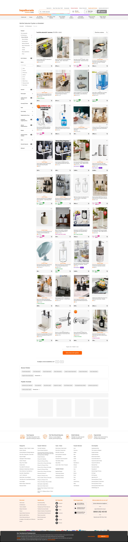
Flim (23, 462)
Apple (75, 456)
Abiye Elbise (58, 462)
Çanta (57, 464)
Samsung (75, 450)
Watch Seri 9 (45, 485)
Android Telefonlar (41, 456)
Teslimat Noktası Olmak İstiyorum (44, 513)
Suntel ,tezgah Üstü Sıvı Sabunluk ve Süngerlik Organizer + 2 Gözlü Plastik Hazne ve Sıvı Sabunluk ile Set (62, 298)
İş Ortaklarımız (22, 504)
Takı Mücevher (22, 479)
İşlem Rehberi (40, 519)
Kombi (21, 450)
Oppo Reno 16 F (95, 477)
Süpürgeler (22, 458)
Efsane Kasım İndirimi (96, 456)
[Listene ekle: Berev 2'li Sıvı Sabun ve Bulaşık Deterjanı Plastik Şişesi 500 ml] (70, 208)
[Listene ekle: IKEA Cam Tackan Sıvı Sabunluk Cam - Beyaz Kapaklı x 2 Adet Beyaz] (88, 175)
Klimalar (24, 450)
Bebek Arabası (22, 483)
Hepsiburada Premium (92, 8)
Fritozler (24, 460)
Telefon (28, 448)
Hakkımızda (22, 502)
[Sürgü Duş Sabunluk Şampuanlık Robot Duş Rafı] (44, 150)
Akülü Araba (22, 477)
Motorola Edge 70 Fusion (96, 471)
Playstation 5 (94, 469)
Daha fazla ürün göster (72, 353)
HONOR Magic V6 (95, 487)
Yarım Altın (31, 454)
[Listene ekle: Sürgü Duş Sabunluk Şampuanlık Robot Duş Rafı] (51, 140)
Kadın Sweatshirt (64, 458)
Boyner (75, 473)
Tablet (25, 448)
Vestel (75, 458)
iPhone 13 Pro (45, 479)
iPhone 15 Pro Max (47, 471)
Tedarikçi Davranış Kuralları (43, 508)
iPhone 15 (39, 469)
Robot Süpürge (27, 458)
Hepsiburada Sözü (95, 448)
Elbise (62, 460)
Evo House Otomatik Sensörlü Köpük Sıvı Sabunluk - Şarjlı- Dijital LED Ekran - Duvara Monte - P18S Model (100, 231)
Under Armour (76, 481)
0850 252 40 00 (100, 512)
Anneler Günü (22, 464)
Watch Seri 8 (40, 485)
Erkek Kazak (58, 448)
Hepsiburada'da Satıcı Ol (103, 8)
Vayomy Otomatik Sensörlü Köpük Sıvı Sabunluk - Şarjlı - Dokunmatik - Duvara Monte (63, 60)
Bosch (75, 460)
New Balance (76, 462)
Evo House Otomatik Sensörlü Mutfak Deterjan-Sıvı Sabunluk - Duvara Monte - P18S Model (81, 264)
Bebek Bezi (28, 483)
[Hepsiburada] (27, 10)
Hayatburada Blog (41, 502)
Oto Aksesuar (27, 466)
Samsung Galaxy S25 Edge (43, 454)
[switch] (31, 58)
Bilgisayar (21, 448)
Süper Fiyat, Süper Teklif (58, 8)
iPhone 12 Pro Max (47, 477)
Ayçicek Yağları (23, 456)
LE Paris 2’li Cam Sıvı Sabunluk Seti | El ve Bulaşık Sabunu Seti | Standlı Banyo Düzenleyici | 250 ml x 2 (100, 128)
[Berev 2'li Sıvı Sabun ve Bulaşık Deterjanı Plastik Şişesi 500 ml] (63, 218)
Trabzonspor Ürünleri (60, 473)
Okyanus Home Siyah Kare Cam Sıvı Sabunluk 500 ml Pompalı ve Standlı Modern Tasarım (99, 197)
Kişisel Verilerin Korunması (25, 513)
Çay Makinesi (29, 471)
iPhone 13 (39, 479)
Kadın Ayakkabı (59, 454)
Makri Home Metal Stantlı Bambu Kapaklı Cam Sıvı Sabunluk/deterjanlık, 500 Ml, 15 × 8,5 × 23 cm (44, 300)
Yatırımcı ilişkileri (23, 506)
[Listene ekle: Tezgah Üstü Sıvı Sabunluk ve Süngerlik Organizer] (51, 38)
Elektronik (25, 475)
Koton (75, 475)
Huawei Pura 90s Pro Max (97, 460)
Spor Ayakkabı (58, 456)
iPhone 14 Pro (40, 467)
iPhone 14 (39, 465)
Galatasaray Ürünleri (60, 475)
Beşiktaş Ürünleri (59, 471)
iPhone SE (40, 473)
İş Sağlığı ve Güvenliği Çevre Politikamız (27, 519)
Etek (60, 464)
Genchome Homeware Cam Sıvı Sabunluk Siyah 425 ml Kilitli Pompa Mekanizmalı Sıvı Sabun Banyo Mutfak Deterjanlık (100, 334)
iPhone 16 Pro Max (47, 463)
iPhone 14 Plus (45, 465)
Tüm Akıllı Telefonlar (41, 448)
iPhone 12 (39, 475)
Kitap (21, 462)
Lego (75, 471)
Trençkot (66, 464)
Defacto (75, 464)
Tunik (62, 464)
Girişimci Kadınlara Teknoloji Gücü (44, 511)
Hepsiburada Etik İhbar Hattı (100, 517)
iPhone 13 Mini (49, 481)
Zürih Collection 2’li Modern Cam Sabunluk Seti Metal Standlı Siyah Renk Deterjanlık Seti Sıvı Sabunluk (81, 300)
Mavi (75, 479)
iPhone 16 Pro (40, 463)
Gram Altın (22, 454)
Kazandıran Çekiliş (95, 466)
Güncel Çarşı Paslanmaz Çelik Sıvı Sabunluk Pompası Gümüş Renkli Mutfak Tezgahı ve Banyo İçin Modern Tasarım (44, 128)
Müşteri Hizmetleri (83, 8)
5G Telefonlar (94, 475)
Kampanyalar (66, 8)
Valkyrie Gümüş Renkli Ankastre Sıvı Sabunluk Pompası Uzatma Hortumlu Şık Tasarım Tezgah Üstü (62, 128)
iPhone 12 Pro (45, 475)
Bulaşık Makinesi (30, 452)
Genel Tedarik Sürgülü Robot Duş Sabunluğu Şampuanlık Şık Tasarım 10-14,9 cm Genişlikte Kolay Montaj (62, 162)
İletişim (21, 521)
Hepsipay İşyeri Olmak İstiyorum (44, 506)
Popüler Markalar (95, 454)
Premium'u (28, 12)
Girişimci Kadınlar (74, 8)
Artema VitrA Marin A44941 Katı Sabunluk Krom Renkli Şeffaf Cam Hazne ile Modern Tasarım (80, 333)
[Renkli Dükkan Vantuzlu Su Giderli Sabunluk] (81, 115)
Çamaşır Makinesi (23, 452)
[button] (44, 66)
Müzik (26, 462)
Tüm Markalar (76, 485)
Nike (74, 454)
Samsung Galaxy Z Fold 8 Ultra (98, 481)
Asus (75, 469)
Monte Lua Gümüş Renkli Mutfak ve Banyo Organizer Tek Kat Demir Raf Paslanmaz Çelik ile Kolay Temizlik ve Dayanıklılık (62, 333)
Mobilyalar (22, 469)
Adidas (75, 452)
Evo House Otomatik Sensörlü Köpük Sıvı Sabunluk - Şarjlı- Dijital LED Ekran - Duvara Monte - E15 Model (81, 162)
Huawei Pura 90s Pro (96, 462)
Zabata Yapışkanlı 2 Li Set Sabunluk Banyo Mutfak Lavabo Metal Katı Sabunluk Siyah (81, 93)
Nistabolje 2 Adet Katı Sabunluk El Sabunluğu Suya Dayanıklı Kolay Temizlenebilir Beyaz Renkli (80, 231)
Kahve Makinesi (23, 471)
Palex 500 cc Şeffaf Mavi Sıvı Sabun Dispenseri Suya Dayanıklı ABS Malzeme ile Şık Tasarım (99, 93)
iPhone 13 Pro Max (41, 481)
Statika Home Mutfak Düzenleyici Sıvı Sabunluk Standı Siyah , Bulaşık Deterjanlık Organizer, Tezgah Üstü (99, 298)
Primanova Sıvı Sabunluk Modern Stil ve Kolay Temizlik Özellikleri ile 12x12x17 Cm (44, 232)
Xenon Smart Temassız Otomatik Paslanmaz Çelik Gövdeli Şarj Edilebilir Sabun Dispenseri (100, 164)
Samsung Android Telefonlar (43, 452)
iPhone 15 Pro (40, 471)
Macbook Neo (94, 464)
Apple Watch (45, 483)
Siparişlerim (49, 8)
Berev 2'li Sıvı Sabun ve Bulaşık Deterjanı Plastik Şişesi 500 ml (61, 231)
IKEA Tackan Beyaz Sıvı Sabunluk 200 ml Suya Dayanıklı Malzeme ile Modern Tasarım (63, 265)
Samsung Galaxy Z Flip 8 (96, 483)
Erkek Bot (57, 452)
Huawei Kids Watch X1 (96, 458)
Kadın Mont (63, 450)
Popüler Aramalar (95, 452)
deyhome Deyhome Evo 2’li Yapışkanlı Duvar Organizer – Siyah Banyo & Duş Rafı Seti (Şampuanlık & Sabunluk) (44, 199)
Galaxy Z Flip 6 (40, 488)
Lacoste (75, 466)
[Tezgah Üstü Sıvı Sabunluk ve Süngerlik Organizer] (44, 48)
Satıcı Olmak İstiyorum (42, 504)
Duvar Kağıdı (22, 481)
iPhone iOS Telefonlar (42, 458)
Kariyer (21, 511)
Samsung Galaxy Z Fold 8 (97, 479)
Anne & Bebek (28, 477)
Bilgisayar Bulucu (46, 491)
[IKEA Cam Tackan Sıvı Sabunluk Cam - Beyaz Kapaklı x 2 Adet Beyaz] (81, 185)
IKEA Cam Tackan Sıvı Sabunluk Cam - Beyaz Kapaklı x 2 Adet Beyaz (81, 197)
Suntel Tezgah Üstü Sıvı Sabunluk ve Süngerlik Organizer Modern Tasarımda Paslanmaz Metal (62, 93)
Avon (75, 448)
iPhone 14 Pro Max (47, 467)
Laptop (32, 448)
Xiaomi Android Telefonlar (43, 450)
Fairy (75, 477)
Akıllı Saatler (40, 483)
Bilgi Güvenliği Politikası (24, 515)
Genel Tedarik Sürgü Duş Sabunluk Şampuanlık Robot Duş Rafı (44, 164)
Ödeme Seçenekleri (41, 515)
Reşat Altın (26, 454)
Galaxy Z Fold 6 (47, 488)
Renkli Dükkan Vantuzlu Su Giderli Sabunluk (80, 129)
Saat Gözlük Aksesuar (30, 479)
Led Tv (21, 475)
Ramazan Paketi (23, 485)
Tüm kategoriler (24, 33)
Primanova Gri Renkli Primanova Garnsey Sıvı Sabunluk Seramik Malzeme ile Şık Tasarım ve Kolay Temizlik (99, 265)
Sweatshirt (58, 458)
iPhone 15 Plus (45, 469)
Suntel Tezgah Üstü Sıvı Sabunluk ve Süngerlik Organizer (44, 60)
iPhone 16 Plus (45, 461)
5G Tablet (93, 473)
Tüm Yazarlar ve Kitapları (96, 450)
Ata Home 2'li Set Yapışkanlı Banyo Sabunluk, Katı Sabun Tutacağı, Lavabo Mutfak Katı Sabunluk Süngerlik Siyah (99, 61)
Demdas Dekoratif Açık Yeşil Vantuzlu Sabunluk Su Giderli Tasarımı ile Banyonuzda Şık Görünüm (44, 265)
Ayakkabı (64, 454)
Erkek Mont (58, 450)
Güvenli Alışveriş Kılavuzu (25, 517)
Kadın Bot (62, 452)
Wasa (75, 483)
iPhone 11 (44, 473)
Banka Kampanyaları (42, 517)
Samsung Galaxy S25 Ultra (48, 453)
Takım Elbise (58, 460)
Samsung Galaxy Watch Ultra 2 (98, 485)
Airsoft (21, 460)
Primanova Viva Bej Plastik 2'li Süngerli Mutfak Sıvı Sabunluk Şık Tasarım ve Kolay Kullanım (44, 334)
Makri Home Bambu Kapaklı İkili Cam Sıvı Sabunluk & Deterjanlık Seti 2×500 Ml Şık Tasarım (44, 94)
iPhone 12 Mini (40, 477)
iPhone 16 (39, 461)
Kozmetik (21, 473)
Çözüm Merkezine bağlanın (100, 503)
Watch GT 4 (40, 491)
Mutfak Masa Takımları (28, 469)
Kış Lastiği (22, 466)
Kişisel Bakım (26, 473)
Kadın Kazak (63, 448)
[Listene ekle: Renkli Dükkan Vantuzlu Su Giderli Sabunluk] (88, 106)
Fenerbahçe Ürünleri (60, 477)
